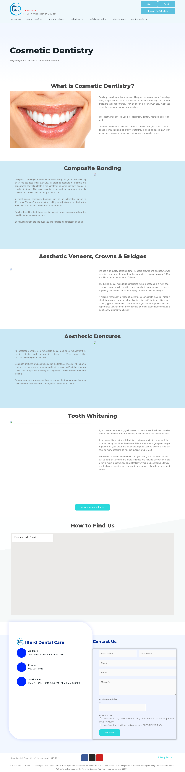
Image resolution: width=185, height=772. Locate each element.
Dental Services (34, 19)
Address (33, 651)
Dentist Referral (139, 19)
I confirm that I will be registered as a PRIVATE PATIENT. (132, 725)
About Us (16, 19)
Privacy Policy (165, 757)
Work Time (34, 679)
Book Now (110, 732)
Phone (32, 665)
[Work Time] (21, 681)
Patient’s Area (118, 19)
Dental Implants (56, 19)
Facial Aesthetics (97, 19)
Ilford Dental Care (44, 642)
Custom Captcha (109, 699)
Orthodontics (76, 19)
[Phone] (21, 667)
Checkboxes (106, 715)
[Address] (21, 653)
